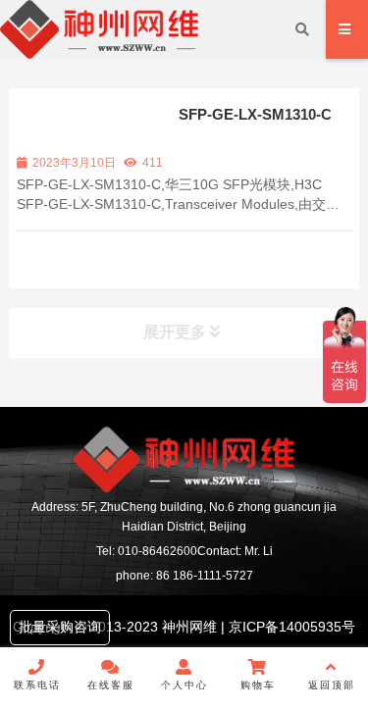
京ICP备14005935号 (290, 626)
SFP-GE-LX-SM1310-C (255, 114)
